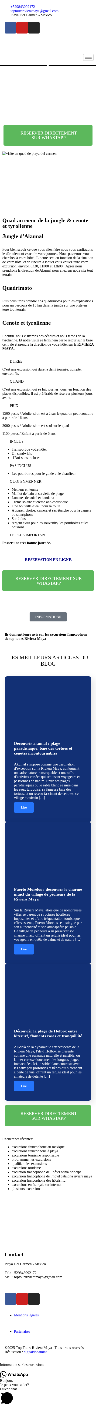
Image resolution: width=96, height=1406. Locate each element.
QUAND (17, 381)
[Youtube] (22, 28)
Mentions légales (26, 1315)
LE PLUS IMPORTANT (28, 535)
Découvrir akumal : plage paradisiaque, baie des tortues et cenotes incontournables (43, 748)
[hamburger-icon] (88, 57)
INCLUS (17, 441)
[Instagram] (34, 28)
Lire (24, 807)
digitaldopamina (35, 1352)
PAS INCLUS (20, 466)
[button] (48, 361)
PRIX (14, 406)
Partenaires (22, 1331)
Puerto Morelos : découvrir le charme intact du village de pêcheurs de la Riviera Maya (48, 894)
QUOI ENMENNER (25, 481)
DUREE (16, 361)
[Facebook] (10, 28)
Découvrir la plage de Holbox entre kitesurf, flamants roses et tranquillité (48, 1033)
